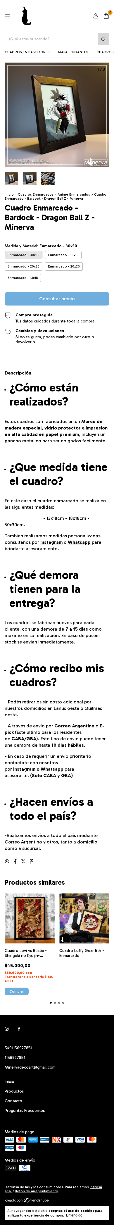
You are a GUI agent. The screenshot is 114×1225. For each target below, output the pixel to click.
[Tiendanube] (27, 1202)
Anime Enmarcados (74, 194)
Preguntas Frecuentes (25, 1110)
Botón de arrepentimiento (36, 1191)
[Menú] (7, 16)
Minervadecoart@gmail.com (30, 1067)
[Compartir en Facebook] (16, 861)
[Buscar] (103, 39)
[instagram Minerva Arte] (7, 1028)
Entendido (74, 1215)
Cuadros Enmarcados (35, 194)
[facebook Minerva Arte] (19, 1028)
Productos (14, 1091)
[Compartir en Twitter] (24, 861)
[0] (106, 16)
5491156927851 (18, 1047)
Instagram (51, 542)
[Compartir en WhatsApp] (8, 861)
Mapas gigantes (73, 52)
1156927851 (15, 1057)
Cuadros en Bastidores (27, 52)
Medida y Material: (41, 246)
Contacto (13, 1100)
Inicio (9, 194)
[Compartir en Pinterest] (31, 861)
